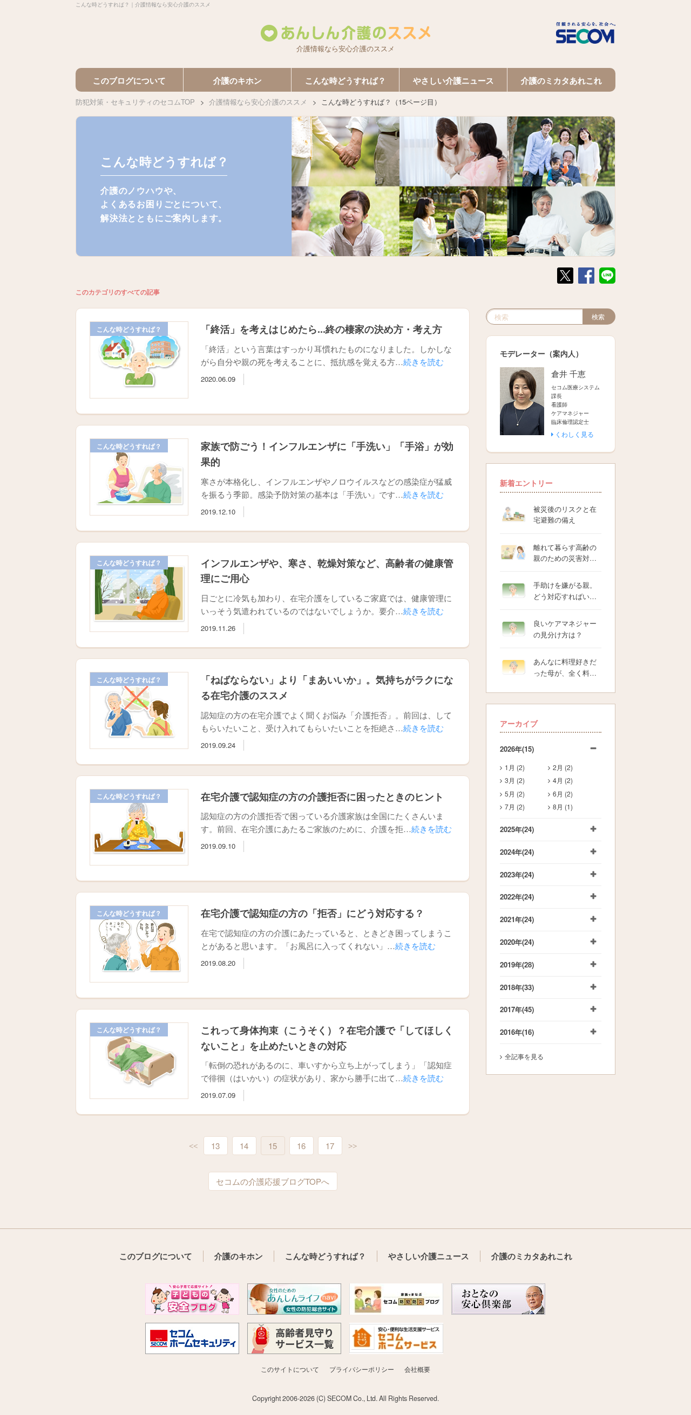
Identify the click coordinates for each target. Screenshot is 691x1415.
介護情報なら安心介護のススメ (258, 102)
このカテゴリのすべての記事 (118, 292)
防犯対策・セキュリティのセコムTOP (135, 102)
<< (193, 1146)
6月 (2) (563, 793)
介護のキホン (237, 80)
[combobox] (534, 316)
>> (352, 1146)
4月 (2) (563, 780)
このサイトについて (290, 1368)
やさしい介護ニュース (453, 80)
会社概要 (417, 1368)
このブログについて (129, 80)
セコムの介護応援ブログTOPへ (272, 1181)
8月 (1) (563, 806)
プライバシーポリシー (361, 1368)
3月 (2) (515, 780)
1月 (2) (515, 767)
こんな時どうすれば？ (345, 80)
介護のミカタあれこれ (561, 80)
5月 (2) (515, 793)
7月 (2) (515, 806)
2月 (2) (563, 767)
